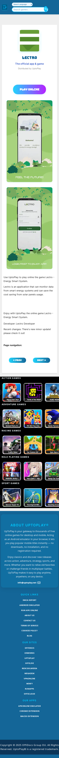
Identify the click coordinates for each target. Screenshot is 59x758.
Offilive (29, 663)
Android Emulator (29, 605)
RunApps (29, 688)
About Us (30, 615)
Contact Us (30, 620)
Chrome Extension (29, 711)
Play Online (29, 89)
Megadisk (29, 673)
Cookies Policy (29, 630)
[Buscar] (45, 9)
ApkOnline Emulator (29, 706)
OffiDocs (29, 648)
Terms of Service (29, 625)
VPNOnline (29, 678)
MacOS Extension (29, 716)
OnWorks (29, 653)
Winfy (29, 683)
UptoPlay (29, 658)
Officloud (29, 693)
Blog (29, 635)
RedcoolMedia (29, 668)
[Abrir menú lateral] (4, 7)
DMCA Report (29, 600)
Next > (41, 360)
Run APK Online (29, 610)
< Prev (17, 360)
